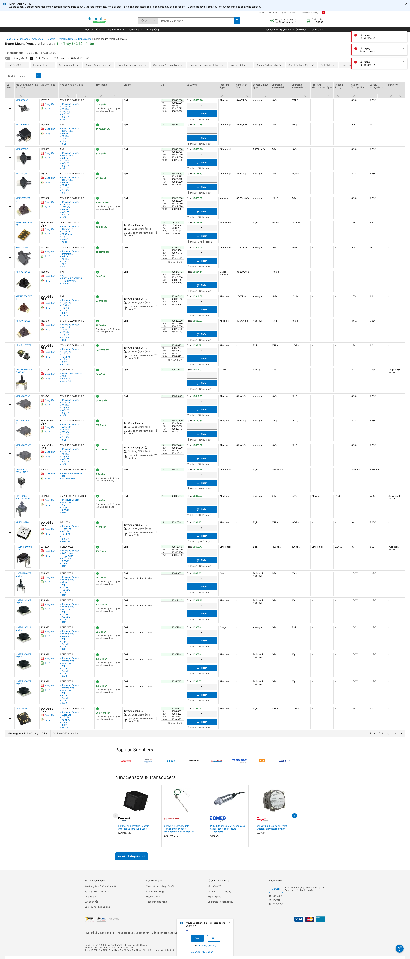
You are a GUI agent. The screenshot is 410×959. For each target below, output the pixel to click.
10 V (64, 138)
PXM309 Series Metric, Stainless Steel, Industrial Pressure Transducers (227, 828)
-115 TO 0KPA (69, 280)
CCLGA (66, 364)
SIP (63, 119)
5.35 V (65, 337)
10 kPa (65, 136)
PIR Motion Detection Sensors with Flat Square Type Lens (133, 827)
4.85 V (65, 335)
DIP (64, 512)
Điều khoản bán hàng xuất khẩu (167, 932)
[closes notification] (406, 4)
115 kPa (65, 307)
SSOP (65, 315)
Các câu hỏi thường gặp (97, 906)
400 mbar (67, 558)
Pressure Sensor (70, 104)
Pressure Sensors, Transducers (74, 38)
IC (63, 275)
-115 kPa (66, 207)
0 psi (64, 505)
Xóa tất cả (49, 52)
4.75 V (65, 114)
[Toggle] (7, 58)
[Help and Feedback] (400, 949)
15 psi (65, 507)
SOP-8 (65, 283)
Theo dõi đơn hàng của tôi (160, 886)
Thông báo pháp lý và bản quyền (133, 932)
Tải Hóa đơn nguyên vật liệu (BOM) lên (286, 29)
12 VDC (66, 592)
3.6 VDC (66, 563)
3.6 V (65, 239)
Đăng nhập (280, 19)
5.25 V (65, 116)
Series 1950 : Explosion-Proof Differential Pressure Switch (271, 827)
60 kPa (65, 531)
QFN (64, 241)
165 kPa (66, 534)
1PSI (64, 376)
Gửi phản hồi (91, 901)
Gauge (65, 582)
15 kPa (65, 109)
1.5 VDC (66, 590)
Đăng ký (292, 19)
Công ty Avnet (92, 945)
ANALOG (66, 381)
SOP (64, 144)
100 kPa (66, 185)
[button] (93, 29)
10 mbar (66, 231)
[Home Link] (96, 21)
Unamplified (68, 579)
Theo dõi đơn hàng (309, 12)
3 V (64, 536)
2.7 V (64, 310)
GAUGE (66, 378)
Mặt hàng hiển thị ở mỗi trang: (23, 733)
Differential (67, 131)
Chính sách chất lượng (219, 891)
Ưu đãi (261, 12)
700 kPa (66, 111)
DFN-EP (66, 541)
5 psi (64, 641)
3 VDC (65, 561)
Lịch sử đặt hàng (155, 891)
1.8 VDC (66, 644)
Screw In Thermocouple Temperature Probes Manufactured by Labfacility (179, 828)
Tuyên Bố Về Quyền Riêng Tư (99, 932)
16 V (64, 141)
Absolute (66, 106)
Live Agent (90, 896)
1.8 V (64, 236)
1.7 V (64, 359)
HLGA (65, 727)
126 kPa (66, 356)
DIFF (64, 476)
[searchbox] (196, 20)
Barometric (67, 229)
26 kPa (65, 354)
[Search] (237, 20)
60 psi (65, 695)
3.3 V (65, 313)
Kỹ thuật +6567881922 (97, 891)
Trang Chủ (10, 38)
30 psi (65, 587)
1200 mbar (67, 234)
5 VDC (65, 510)
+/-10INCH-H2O (70, 478)
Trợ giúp (293, 12)
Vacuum (66, 204)
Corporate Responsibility (220, 901)
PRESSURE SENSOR (72, 278)
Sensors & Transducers (31, 38)
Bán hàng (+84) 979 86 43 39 (100, 886)
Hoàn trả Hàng (153, 896)
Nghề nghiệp (214, 896)
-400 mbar (67, 555)
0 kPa (65, 133)
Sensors (51, 38)
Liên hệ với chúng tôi (276, 12)
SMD (64, 676)
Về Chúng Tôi (214, 886)
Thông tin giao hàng (156, 901)
